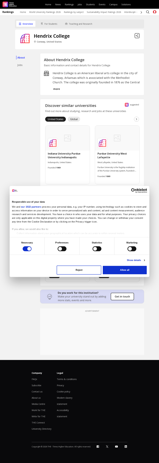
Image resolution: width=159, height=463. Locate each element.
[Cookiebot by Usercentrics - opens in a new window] (133, 190)
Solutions (126, 4)
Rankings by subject (74, 12)
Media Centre (38, 403)
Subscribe (36, 385)
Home (48, 4)
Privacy (60, 385)
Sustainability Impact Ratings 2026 (104, 12)
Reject (79, 270)
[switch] (62, 248)
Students (90, 4)
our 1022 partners (31, 206)
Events (102, 4)
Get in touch (122, 296)
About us (36, 397)
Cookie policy (63, 391)
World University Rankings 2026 (45, 12)
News (58, 4)
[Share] (137, 35)
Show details (134, 260)
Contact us (37, 391)
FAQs (34, 379)
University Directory (41, 428)
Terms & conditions (67, 379)
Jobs (80, 4)
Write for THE (38, 416)
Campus (113, 4)
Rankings (69, 4)
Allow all (124, 270)
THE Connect (38, 422)
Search (147, 12)
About (21, 57)
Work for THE (38, 410)
